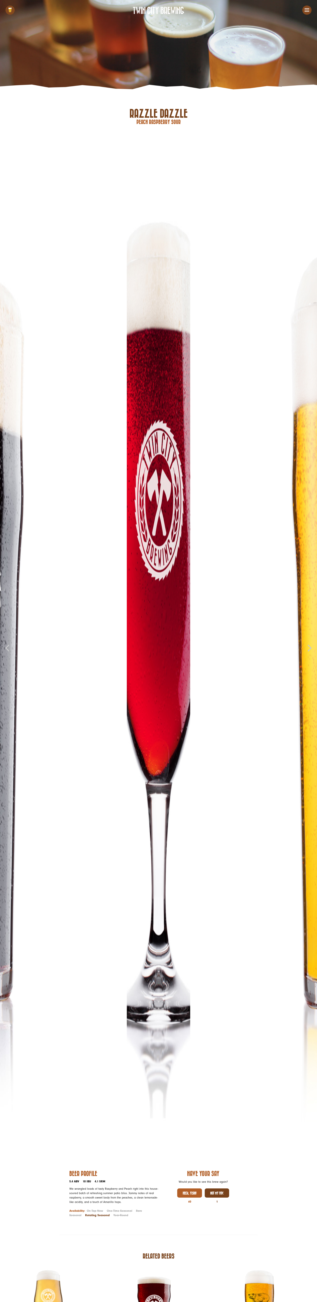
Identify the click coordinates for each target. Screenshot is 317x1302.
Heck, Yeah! (189, 1193)
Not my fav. (217, 1193)
